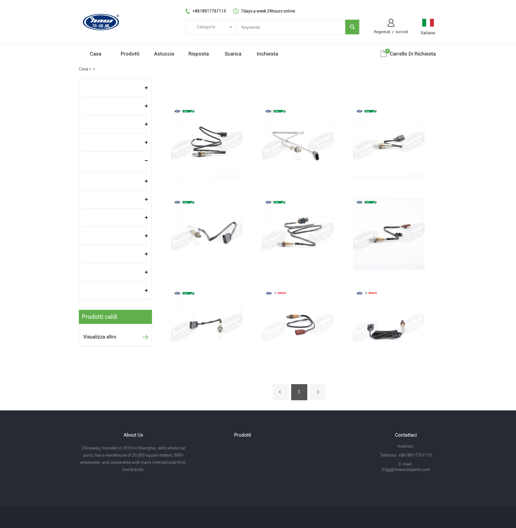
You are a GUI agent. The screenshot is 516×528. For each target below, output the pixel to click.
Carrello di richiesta (413, 54)
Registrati (382, 32)
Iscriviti (401, 32)
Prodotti (130, 54)
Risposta (198, 54)
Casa (95, 54)
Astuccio (164, 54)
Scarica (233, 54)
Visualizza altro (99, 337)
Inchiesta (267, 54)
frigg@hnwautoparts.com (406, 469)
